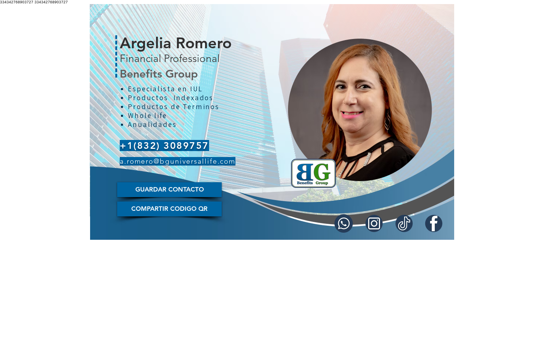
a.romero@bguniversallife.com (177, 161)
